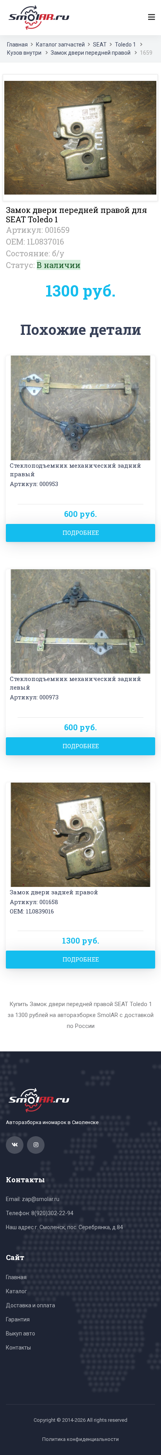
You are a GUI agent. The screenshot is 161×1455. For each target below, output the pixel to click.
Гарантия (18, 1319)
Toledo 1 (125, 44)
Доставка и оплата (30, 1305)
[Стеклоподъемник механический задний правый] (80, 407)
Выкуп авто (20, 1333)
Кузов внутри (24, 53)
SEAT (100, 44)
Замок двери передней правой (91, 53)
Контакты (18, 1347)
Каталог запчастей (60, 44)
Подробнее (81, 532)
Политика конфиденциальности (80, 1439)
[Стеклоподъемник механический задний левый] (80, 620)
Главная (17, 44)
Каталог (16, 1291)
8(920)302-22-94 (52, 1213)
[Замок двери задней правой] (80, 834)
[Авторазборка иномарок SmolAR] (37, 17)
